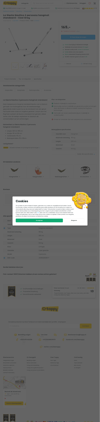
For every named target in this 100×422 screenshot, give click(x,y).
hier (38, 212)
